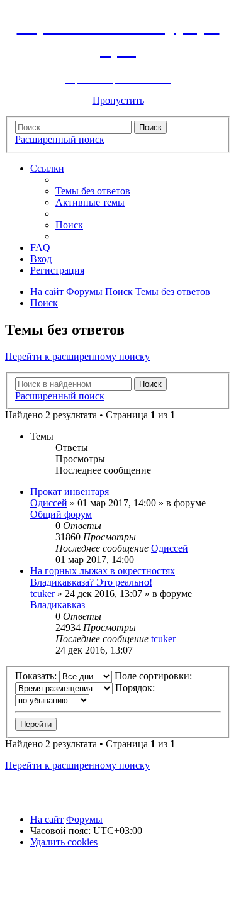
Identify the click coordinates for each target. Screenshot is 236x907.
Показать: (37, 676)
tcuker (42, 593)
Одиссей (48, 503)
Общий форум (61, 514)
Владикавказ (57, 604)
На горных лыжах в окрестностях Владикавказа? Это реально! (102, 576)
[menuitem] (92, 191)
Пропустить (118, 100)
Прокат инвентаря (69, 491)
